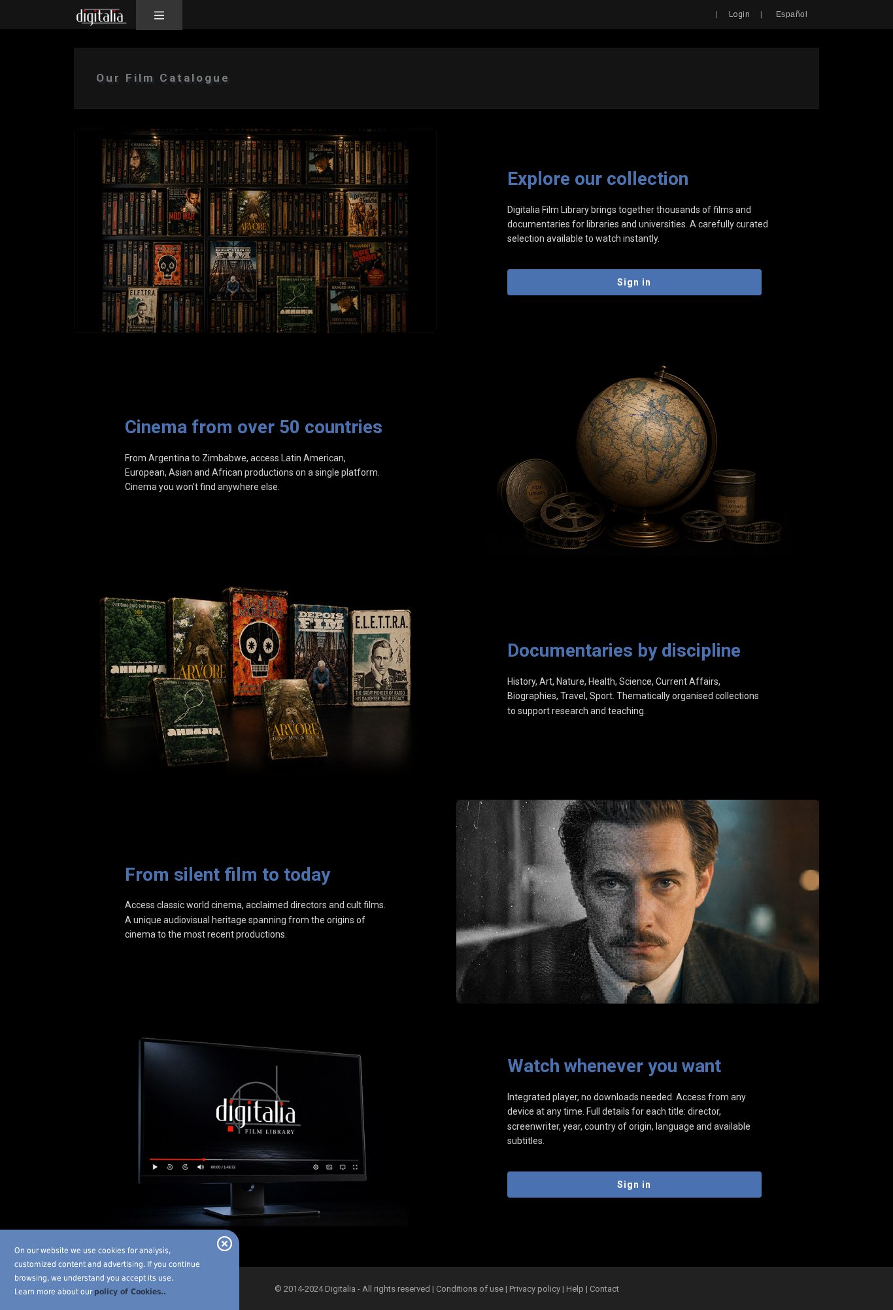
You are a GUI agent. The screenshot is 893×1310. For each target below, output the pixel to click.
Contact (604, 1289)
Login (739, 14)
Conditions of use (470, 1289)
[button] (159, 15)
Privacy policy (534, 1289)
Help (575, 1289)
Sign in (634, 282)
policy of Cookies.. (130, 1291)
